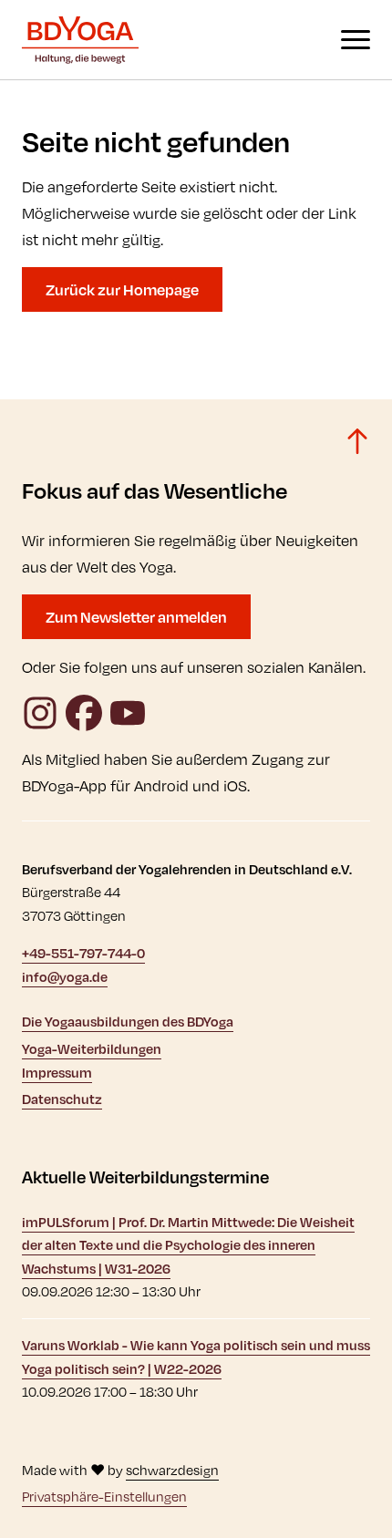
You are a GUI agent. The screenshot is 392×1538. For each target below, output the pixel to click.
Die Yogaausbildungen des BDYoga (127, 1021)
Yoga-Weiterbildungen (91, 1048)
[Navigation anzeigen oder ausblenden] (355, 39)
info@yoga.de (65, 976)
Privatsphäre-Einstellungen (104, 1496)
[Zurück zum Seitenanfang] (357, 441)
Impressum (57, 1072)
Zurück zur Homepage (122, 289)
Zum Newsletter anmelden (136, 616)
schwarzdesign (172, 1470)
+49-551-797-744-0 (83, 953)
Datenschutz (62, 1099)
